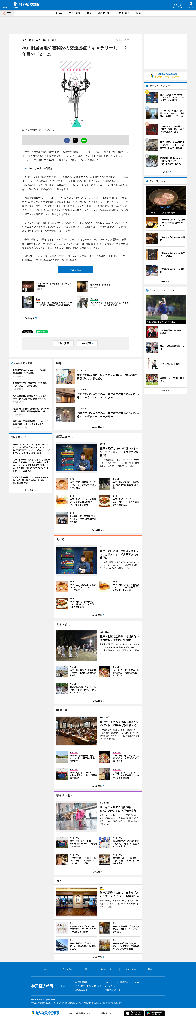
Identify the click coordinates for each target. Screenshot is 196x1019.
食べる (58, 13)
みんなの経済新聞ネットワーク (45, 1013)
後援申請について (112, 990)
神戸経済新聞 (26, 5)
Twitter (180, 5)
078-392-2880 (46, 160)
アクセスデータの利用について (88, 986)
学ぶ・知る (124, 13)
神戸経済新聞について (84, 982)
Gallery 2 (29, 318)
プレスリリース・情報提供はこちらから (122, 982)
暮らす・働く (104, 13)
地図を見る (75, 269)
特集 (138, 13)
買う (89, 13)
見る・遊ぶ (74, 13)
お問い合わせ (111, 986)
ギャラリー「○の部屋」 (40, 168)
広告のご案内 (81, 990)
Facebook (174, 5)
